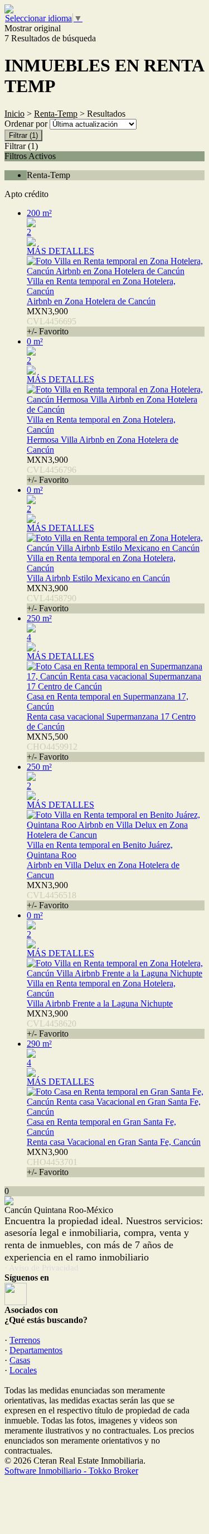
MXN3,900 (51, 321)
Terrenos (24, 1340)
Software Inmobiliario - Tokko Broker (71, 1470)
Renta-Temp (55, 113)
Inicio (14, 113)
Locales (23, 1370)
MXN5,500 (52, 746)
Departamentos (35, 1350)
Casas (19, 1360)
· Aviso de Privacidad (41, 1267)
